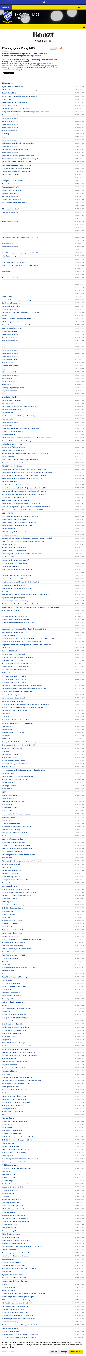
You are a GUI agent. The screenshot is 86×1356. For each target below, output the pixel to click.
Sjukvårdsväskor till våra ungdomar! (13, 842)
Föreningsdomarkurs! (9, 1108)
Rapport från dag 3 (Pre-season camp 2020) (16, 666)
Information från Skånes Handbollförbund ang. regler (19, 892)
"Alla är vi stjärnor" (8, 726)
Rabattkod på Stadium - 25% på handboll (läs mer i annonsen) (22, 554)
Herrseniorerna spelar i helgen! (12, 409)
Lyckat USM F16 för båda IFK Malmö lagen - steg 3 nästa (20, 428)
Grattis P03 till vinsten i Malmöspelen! (14, 986)
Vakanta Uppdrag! (8, 1143)
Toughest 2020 (7, 713)
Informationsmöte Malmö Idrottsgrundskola (16, 905)
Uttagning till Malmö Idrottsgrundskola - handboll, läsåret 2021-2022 (24, 629)
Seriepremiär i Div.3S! (9, 1228)
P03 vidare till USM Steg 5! (10, 808)
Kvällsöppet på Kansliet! (10, 1071)
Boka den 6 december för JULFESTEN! (14, 833)
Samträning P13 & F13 (9, 271)
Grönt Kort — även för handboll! (12, 748)
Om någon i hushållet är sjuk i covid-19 (14, 616)
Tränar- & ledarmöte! (8, 952)
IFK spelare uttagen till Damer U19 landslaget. (16, 895)
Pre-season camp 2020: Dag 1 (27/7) (14, 682)
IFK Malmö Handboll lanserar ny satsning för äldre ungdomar (21, 90)
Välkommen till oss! (8, 811)
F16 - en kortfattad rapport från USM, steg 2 (16, 500)
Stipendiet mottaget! (8, 817)
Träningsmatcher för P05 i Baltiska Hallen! (15, 880)
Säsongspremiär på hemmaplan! (12, 1231)
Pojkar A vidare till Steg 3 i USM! (12, 1206)
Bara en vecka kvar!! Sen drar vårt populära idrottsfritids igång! (22, 1268)
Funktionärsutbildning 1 (9, 435)
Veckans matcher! (8, 403)
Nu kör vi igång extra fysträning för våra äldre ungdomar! (20, 265)
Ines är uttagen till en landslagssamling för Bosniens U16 (20, 582)
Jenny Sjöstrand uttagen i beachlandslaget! (16, 168)
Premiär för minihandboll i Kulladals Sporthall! (16, 1168)
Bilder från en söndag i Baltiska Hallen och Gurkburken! (20, 1334)
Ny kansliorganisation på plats (12, 444)
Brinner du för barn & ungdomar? (12, 1105)
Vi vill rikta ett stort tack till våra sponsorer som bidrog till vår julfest (23, 770)
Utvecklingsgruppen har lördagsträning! (15, 1162)
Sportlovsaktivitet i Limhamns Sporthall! (15, 1184)
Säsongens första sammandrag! (12, 839)
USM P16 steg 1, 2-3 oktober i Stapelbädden (16, 532)
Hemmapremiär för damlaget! (11, 400)
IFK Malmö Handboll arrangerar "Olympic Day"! (17, 1303)
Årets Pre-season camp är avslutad (13, 654)
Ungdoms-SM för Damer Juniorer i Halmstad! (16, 1102)
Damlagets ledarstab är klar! (11, 303)
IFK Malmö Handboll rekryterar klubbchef (15, 149)
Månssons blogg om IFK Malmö (12, 1112)
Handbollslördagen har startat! (12, 1199)
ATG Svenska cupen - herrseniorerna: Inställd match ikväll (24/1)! (22, 478)
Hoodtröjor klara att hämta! (11, 992)
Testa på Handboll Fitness (10, 566)
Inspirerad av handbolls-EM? (11, 773)
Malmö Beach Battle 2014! (10, 1331)
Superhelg (5, 134)
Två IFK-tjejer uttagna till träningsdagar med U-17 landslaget (21, 253)
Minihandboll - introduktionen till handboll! (15, 1221)
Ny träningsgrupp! (8, 729)
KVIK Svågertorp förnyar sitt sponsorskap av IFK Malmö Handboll (23, 541)
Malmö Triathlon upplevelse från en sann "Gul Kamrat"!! (20, 967)
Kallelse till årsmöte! (8, 1290)
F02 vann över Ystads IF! (10, 1328)
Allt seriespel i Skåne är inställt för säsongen (16, 579)
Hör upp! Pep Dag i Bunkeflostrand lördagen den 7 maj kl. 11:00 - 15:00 (25, 453)
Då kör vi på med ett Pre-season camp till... (16, 673)
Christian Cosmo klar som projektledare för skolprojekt (20, 159)
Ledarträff (5, 751)
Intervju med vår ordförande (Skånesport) (15, 560)
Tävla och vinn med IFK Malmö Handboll (15, 1061)
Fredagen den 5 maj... (9, 883)
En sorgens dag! (7, 243)
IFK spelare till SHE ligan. (10, 873)
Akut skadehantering (9, 256)
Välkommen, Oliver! (8, 971)
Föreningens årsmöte (9, 786)
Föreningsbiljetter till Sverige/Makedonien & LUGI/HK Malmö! (22, 861)
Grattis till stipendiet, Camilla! (11, 864)
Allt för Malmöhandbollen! (10, 1237)
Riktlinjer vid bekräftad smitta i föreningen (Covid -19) (19, 623)
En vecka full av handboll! (10, 397)
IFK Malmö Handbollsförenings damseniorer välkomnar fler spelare (24, 688)
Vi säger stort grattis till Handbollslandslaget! (16, 814)
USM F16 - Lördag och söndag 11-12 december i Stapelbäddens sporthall (26, 507)
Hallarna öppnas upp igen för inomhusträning (17, 588)
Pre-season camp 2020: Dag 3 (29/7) (14, 676)
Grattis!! (4, 1093)
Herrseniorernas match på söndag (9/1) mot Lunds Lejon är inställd (24, 488)
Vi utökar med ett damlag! (10, 1190)
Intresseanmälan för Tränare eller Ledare (15, 1281)
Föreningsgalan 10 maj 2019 (18, 48)
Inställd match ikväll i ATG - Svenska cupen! (16, 485)
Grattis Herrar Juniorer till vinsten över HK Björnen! (18, 1046)
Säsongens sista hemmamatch (12, 328)
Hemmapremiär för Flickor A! (11, 1087)
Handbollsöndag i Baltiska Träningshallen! (15, 1027)
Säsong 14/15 (6, 1284)
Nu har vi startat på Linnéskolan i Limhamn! (16, 1240)
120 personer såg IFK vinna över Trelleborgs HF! (17, 1300)
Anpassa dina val (8, 1351)
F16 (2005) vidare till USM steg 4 (12, 466)
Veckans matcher (7, 362)
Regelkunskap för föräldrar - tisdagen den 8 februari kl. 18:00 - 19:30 (24, 469)
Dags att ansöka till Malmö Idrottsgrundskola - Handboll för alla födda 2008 (26, 645)
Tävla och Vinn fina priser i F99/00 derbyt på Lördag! (18, 1052)
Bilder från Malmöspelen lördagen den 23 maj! (17, 1140)
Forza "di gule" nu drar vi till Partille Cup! (15, 977)
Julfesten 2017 (7, 820)
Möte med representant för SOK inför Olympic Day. (18, 1319)
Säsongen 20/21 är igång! (10, 651)
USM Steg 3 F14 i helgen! (10, 359)
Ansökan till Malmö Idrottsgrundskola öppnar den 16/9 (20, 156)
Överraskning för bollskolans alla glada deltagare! (18, 1297)
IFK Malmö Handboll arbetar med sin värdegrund (17, 648)
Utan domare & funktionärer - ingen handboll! (16, 1008)
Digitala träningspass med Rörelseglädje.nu (16, 601)
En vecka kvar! (6, 735)
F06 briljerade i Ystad (9, 1058)
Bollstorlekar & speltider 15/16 (12, 1130)
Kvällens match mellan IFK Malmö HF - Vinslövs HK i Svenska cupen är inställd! (27, 472)
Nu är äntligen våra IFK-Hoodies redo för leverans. (18, 720)
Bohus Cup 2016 (7, 999)
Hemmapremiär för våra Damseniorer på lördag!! (17, 776)
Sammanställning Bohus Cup (11, 996)
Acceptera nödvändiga (59, 1352)
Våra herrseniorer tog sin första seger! (14, 779)
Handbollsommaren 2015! (10, 1146)
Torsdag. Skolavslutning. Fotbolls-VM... (14, 1265)
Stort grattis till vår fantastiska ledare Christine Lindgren (20, 742)
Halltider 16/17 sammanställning (12, 945)
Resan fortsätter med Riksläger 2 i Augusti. (16, 1149)
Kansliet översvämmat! (9, 1250)
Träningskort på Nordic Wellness (12, 115)
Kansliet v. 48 (6, 99)
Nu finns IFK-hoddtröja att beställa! (13, 1002)
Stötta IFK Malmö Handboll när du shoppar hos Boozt (19, 96)
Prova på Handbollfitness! (10, 366)
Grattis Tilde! (6, 917)
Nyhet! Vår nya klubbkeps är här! (12, 87)
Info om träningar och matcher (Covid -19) (15, 619)
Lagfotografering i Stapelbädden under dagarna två (19, 522)
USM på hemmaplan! (9, 372)
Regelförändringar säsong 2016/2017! (14, 955)
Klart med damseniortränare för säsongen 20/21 (17, 692)
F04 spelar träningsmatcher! (11, 1234)
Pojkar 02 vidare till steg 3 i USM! (12, 930)
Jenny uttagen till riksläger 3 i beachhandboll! (16, 171)
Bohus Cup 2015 (7, 1155)
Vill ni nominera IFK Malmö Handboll (13, 761)
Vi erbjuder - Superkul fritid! (11, 958)
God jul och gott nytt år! (9, 121)
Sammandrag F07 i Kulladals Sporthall (14, 1090)
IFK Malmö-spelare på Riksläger (12, 322)
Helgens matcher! (8, 413)
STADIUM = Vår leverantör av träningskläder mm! (17, 848)
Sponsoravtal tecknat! (9, 1036)
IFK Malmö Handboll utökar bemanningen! (15, 1218)
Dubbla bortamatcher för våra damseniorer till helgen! (19, 1055)
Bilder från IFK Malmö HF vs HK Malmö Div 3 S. (17, 1077)
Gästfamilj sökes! (8, 1011)
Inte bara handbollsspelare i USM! (13, 801)
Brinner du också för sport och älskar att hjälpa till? (18, 745)
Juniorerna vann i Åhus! (9, 1224)
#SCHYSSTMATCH (8, 513)
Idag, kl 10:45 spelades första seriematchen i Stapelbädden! (21, 939)
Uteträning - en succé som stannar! (13, 698)
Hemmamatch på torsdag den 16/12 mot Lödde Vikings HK (21, 503)
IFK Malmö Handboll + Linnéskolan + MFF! (15, 1306)
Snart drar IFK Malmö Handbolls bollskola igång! (17, 441)
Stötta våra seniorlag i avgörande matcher (15, 463)
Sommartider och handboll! (11, 974)
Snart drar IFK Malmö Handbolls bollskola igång (17, 657)
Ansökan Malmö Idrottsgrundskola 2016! (15, 1083)
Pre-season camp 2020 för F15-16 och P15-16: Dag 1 (19, 663)
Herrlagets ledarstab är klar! (11, 306)
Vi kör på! (5, 591)
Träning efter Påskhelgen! (10, 695)
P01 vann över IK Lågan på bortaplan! (14, 1030)
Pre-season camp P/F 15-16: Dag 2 (13, 660)
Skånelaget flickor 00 (9, 1174)
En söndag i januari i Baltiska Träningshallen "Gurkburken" (20, 1325)
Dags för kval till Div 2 (9, 93)
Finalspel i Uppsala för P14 (10, 187)
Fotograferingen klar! (9, 914)
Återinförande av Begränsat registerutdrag (15, 1256)
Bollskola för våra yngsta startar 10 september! (17, 949)
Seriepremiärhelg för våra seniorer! (13, 732)
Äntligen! (5, 961)
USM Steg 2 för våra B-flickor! (11, 1203)
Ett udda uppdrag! (8, 911)
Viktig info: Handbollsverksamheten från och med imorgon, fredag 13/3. (25, 707)
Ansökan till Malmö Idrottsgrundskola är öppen (17, 300)
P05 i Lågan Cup (7, 804)
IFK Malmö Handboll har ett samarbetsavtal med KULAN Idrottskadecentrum (26, 438)
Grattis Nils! (6, 739)
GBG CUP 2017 (7, 858)
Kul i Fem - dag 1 (7, 1181)
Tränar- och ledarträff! (9, 1212)
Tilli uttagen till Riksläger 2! (10, 174)
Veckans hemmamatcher (10, 130)
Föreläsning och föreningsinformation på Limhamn (18, 855)
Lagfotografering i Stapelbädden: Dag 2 (15, 519)
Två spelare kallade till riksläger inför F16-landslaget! (19, 406)
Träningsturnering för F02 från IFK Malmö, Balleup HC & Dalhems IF (23, 1293)
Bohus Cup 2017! (7, 902)
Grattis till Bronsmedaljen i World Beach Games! (17, 723)
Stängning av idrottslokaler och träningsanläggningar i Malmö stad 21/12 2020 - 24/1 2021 (31, 607)
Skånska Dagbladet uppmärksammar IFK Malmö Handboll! (21, 1159)
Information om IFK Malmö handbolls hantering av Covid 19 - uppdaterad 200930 (28, 638)
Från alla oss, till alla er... (10, 898)
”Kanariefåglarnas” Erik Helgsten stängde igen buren (19, 1337)
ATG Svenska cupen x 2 (9, 482)
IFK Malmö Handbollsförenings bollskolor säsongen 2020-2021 (22, 685)
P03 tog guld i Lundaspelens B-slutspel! (15, 1018)
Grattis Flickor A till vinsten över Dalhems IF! (16, 1049)
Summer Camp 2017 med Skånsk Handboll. (16, 889)
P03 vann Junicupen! (8, 980)
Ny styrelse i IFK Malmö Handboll (12, 1275)
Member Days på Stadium (10, 184)
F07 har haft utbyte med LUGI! (11, 877)
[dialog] (43, 1347)
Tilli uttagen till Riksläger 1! (10, 209)
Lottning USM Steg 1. (9, 1259)
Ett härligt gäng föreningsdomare (13, 387)
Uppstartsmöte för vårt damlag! (12, 1187)
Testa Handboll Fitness (9, 635)
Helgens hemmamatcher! (10, 391)
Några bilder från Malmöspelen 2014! (14, 1278)
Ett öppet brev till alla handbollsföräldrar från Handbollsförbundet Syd (24, 475)
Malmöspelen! (6, 989)
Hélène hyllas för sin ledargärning (13, 450)
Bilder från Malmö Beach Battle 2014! (14, 1243)
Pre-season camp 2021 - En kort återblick (15, 563)
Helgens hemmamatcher (10, 118)
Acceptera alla (76, 1352)
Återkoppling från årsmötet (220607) (14, 447)
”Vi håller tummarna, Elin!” (10, 1165)
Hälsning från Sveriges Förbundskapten (15, 764)
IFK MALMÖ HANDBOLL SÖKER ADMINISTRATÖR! (18, 108)
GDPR (4, 792)
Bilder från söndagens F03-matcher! (13, 1309)
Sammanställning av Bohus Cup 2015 (14, 1152)
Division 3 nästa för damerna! (11, 190)
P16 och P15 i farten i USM (10, 529)
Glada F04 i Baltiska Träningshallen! (13, 1215)
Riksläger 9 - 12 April (8, 1177)
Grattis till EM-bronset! (9, 1193)
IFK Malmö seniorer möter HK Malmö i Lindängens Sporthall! (21, 1080)
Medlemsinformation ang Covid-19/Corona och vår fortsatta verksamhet (25, 704)
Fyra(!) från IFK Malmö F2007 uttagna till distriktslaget (19, 416)
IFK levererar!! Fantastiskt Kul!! (11, 870)
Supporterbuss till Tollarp (10, 331)
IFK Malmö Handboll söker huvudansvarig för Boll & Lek (20, 237)
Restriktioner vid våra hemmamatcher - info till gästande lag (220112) (24, 491)
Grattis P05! (6, 1005)
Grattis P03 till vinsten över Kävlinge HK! (14, 1043)
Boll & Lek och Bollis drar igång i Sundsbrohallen (18, 143)
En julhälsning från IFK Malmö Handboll (14, 497)
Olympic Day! (6, 1271)
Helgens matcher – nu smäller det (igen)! (15, 102)
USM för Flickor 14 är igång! (11, 829)
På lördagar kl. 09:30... (9, 782)
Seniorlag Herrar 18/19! (9, 795)
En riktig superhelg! (8, 456)
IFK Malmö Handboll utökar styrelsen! (14, 1209)
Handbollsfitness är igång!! (11, 936)
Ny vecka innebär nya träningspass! (13, 598)
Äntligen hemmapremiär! (10, 535)
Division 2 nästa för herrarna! (11, 199)
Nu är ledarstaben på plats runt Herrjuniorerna (16, 165)
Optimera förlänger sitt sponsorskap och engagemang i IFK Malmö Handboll (27, 538)
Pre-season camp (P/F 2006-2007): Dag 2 (15, 670)
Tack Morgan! (6, 867)
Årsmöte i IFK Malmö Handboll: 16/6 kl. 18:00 (16, 576)
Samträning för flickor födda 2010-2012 (15, 262)
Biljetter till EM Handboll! (10, 924)
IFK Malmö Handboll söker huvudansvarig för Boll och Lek (21, 312)
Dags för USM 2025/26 (9, 105)
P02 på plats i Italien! (8, 1115)
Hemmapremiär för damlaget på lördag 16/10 (17, 525)
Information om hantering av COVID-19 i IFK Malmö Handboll (21, 641)
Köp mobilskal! (7, 927)
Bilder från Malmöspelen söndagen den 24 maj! (17, 1137)
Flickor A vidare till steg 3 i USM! (12, 933)
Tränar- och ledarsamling (10, 1322)
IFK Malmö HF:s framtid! (10, 754)
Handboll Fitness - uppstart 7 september (15, 547)
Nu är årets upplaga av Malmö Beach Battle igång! (18, 1253)
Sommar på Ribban (8, 1287)
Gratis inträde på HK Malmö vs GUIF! (14, 1068)
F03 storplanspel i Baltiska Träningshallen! (15, 1312)
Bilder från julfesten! (8, 767)
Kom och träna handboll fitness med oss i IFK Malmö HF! (20, 516)
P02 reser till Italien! (8, 1118)
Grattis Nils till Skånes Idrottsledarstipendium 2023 (18, 319)
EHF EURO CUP (7, 789)
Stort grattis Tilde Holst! (9, 886)
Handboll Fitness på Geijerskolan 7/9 (14, 550)
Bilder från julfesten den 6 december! (14, 908)
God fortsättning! (7, 378)
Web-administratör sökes (10, 610)
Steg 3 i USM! (6, 1074)
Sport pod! (5, 836)
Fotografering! (7, 1040)
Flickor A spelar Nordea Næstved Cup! (14, 1099)
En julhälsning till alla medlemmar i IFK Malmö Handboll (20, 604)
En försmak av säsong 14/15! (11, 1262)
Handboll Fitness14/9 (9, 544)
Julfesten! (5, 717)
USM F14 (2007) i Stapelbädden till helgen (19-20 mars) (20, 460)
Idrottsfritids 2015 (8, 1124)
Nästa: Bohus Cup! (8, 798)
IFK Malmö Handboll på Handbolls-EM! (14, 710)
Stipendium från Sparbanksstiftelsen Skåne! (16, 826)
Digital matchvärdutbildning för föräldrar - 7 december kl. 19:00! (22, 510)
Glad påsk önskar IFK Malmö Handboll (14, 203)
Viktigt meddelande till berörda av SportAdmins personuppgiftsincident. (25, 112)
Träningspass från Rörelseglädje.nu (13, 585)
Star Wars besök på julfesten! (11, 823)
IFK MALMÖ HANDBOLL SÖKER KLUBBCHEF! (16, 162)
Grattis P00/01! (7, 1127)
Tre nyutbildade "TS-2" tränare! (12, 983)
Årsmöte (5, 315)
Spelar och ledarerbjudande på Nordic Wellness (17, 325)
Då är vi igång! (6, 1171)
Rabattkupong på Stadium (10, 309)
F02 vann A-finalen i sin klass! (11, 1134)
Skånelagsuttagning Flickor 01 (12, 1024)
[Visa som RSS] (61, 48)
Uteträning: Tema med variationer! (13, 701)
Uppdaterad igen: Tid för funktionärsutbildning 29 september (22, 1246)
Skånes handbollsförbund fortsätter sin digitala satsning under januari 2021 (26, 594)
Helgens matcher (7, 384)
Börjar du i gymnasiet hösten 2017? (13, 942)
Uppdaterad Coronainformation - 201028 (15, 632)
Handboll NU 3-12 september (11, 557)
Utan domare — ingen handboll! (12, 851)
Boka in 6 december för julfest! (12, 920)
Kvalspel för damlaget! (9, 193)
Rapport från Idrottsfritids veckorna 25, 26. (16, 1121)
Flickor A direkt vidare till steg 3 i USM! (14, 1096)
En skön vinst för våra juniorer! (12, 1033)
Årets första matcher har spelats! (12, 1021)
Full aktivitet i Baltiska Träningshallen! (14, 1014)
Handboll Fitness (7, 297)
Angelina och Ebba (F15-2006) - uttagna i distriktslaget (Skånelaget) (24, 494)
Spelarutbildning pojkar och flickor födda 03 (16, 845)
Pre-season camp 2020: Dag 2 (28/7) (14, 679)
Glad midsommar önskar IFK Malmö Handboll (17, 569)
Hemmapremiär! (7, 425)
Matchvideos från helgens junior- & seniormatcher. (18, 1315)
